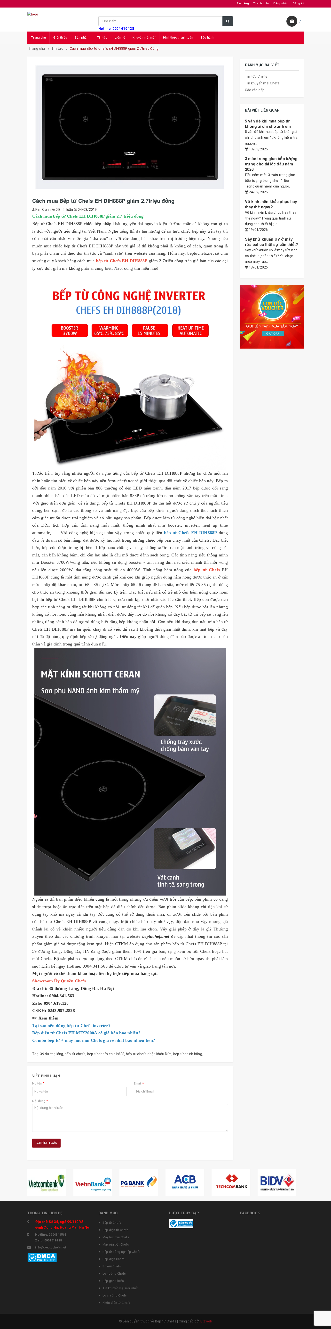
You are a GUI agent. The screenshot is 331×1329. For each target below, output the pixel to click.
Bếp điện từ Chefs (115, 1230)
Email (139, 1083)
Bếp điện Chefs (113, 1259)
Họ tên (38, 1083)
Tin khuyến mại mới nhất (120, 1288)
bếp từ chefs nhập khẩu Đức (149, 1054)
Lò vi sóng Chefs (114, 1295)
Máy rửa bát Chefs (115, 1244)
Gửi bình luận (46, 1143)
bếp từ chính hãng (187, 1054)
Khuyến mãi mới (144, 37)
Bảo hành (207, 37)
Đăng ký (298, 3)
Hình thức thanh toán (178, 37)
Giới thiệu (60, 37)
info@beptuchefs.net (50, 1247)
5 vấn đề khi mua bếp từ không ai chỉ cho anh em (268, 123)
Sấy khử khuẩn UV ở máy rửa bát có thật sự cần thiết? (271, 241)
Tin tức (102, 37)
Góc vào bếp (255, 90)
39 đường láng (51, 1054)
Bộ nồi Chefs (111, 1266)
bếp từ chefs (75, 1054)
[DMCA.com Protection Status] (42, 1257)
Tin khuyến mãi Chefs (262, 83)
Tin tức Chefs (256, 76)
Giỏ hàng (242, 3)
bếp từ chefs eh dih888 (106, 1054)
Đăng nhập (280, 3)
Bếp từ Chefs (111, 1222)
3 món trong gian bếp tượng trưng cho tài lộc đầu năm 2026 (271, 164)
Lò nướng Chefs (114, 1273)
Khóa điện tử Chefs (116, 1303)
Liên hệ (120, 37)
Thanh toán (261, 3)
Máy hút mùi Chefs (115, 1237)
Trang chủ (38, 37)
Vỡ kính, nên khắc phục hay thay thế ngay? (271, 204)
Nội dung (40, 1101)
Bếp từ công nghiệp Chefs (121, 1252)
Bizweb (206, 1321)
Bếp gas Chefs (113, 1281)
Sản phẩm (82, 37)
